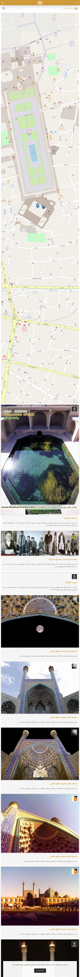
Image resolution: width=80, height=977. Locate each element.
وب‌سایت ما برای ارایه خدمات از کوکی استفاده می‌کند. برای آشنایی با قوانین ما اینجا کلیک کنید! (40, 965)
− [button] (3, 19)
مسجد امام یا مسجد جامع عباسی (63, 651)
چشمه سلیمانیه (70, 518)
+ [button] (3, 15)
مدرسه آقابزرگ (71, 582)
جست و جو (3, 8)
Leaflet (76, 403)
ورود (3, 3)
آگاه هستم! (40, 970)
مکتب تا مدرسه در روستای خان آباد (62, 559)
